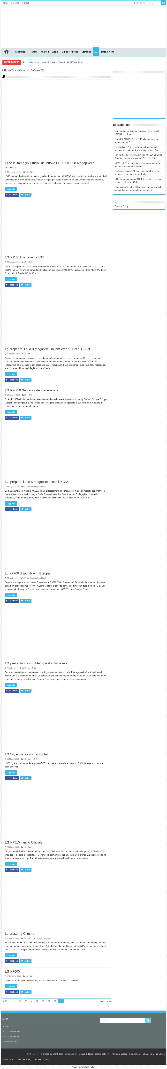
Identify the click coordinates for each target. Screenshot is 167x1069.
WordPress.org (9, 1041)
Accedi (5, 1026)
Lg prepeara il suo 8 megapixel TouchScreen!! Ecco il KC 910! (49, 349)
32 (55, 1001)
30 (43, 1001)
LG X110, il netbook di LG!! (24, 257)
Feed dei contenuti (11, 1031)
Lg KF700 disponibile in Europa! (28, 573)
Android (45, 52)
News (27, 668)
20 (26, 1001)
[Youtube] (141, 3)
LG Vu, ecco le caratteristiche (26, 754)
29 (37, 1001)
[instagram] (144, 3)
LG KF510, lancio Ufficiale (23, 842)
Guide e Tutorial (70, 52)
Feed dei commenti (11, 1036)
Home (5, 3)
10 (20, 1001)
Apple (55, 52)
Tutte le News (107, 52)
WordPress (58, 1054)
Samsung (86, 52)
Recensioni (20, 52)
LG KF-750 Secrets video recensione (31, 390)
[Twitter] (137, 3)
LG (95, 52)
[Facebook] (135, 3)
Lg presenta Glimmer (20, 933)
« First (6, 1001)
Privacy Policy (121, 206)
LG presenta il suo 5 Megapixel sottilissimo (36, 663)
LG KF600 (12, 971)
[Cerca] (163, 2)
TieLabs (81, 1054)
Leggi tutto (11, 189)
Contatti (25, 3)
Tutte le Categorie (19, 70)
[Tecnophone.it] (18, 26)
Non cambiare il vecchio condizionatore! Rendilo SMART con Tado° (52, 62)
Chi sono (15, 3)
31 (49, 1001)
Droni (34, 52)
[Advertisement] (139, 95)
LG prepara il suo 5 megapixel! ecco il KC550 (37, 482)
